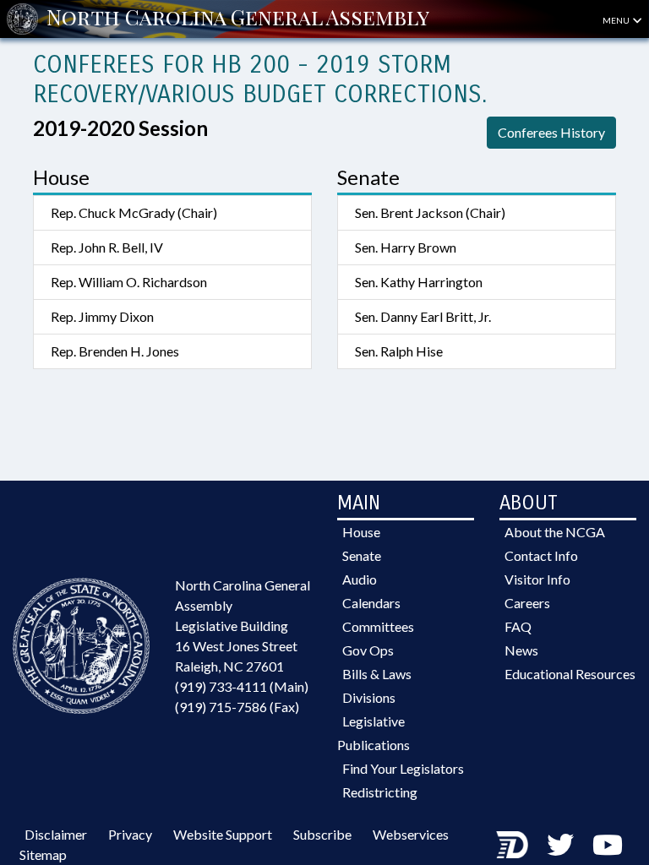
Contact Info (541, 555)
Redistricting (379, 792)
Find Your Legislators (403, 768)
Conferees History (551, 132)
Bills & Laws (377, 674)
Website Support (222, 834)
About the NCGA (554, 532)
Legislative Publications (373, 733)
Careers (527, 603)
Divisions (368, 697)
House (361, 532)
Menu (617, 20)
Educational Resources (569, 674)
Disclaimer (56, 834)
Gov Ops (368, 650)
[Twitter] (560, 844)
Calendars (371, 603)
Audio (359, 579)
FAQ (518, 626)
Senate (361, 555)
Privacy (130, 834)
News (521, 650)
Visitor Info (537, 579)
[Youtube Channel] (608, 844)
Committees (378, 626)
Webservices (411, 834)
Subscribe (322, 834)
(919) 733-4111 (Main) (241, 686)
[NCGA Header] (237, 19)
